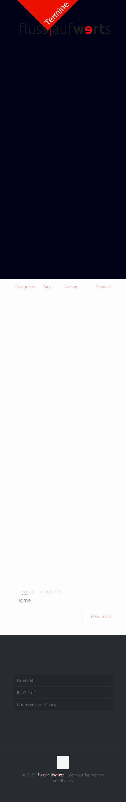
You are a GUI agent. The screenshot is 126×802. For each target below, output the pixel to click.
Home (23, 600)
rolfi (24, 591)
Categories (25, 286)
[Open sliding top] (47, 15)
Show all (103, 286)
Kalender (25, 680)
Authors (71, 286)
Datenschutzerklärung (37, 704)
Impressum (27, 692)
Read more (101, 616)
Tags (47, 286)
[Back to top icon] (63, 762)
